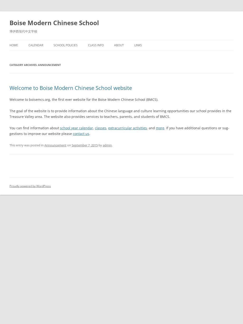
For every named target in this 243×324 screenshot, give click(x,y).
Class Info (96, 45)
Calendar (35, 45)
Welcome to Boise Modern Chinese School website (70, 87)
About (119, 45)
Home (13, 45)
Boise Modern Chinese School (54, 23)
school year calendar (76, 128)
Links (138, 45)
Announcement (55, 145)
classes (100, 128)
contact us (81, 133)
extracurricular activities (127, 128)
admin (107, 145)
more (160, 128)
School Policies (66, 45)
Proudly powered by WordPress (30, 186)
